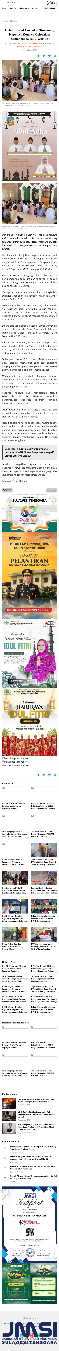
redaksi (8, 44)
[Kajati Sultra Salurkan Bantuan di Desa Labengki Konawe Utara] (15, 934)
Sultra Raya (38, 47)
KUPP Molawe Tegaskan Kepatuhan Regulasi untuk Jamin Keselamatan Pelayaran (14, 918)
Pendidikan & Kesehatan (43, 44)
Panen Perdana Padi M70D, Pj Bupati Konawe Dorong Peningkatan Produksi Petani (33, 1148)
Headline (16, 44)
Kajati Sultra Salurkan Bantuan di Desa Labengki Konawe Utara (13, 946)
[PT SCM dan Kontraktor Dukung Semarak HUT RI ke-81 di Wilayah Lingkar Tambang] (44, 934)
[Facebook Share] (38, 56)
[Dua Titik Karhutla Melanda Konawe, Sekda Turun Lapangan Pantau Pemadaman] (15, 794)
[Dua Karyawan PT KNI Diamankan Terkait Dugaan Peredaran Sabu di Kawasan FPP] (15, 878)
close (32, 1319)
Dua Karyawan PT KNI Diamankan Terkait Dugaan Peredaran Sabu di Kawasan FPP (14, 890)
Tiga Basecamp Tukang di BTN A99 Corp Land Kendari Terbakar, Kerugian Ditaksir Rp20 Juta (43, 862)
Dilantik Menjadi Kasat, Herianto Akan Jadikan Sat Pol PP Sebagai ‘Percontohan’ (33, 1177)
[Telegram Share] (49, 56)
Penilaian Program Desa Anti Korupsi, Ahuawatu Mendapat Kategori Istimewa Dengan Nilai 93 (30, 1157)
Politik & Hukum (24, 47)
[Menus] (4, 3)
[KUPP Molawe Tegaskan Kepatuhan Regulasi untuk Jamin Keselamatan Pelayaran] (15, 906)
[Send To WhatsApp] (55, 56)
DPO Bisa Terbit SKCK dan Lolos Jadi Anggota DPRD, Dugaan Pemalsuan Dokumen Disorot (43, 806)
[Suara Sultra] (13, 3)
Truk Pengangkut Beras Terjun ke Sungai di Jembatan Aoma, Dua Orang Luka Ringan (14, 834)
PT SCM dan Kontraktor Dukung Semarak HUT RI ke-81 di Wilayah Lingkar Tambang (43, 947)
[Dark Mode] (49, 3)
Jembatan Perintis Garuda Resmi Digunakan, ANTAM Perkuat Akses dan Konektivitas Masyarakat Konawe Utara (42, 834)
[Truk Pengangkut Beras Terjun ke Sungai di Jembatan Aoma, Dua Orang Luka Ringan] (15, 822)
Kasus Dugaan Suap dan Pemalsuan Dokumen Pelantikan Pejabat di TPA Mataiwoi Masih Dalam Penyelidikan (13, 862)
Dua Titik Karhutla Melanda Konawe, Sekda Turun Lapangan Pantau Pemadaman (14, 806)
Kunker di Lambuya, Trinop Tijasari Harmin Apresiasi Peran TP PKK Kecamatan (33, 1167)
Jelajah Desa (26, 44)
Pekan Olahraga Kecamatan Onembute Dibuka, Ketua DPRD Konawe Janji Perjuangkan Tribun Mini (43, 918)
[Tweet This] (44, 56)
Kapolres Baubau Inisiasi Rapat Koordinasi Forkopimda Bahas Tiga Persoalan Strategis (44, 890)
